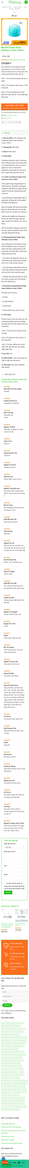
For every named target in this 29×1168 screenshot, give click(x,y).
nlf (13, 1078)
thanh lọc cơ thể (22, 1089)
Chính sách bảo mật (7, 1136)
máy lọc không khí (6, 1072)
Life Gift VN (20, 1060)
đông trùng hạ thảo (22, 1106)
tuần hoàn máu (5, 1095)
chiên (3, 1031)
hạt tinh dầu (12, 1054)
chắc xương (10, 1034)
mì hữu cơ (14, 1072)
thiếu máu (4, 1092)
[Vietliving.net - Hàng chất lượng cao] (14, 2)
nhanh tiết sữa (5, 1075)
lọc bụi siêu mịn (18, 1066)
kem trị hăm (5, 1057)
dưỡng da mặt (7, 118)
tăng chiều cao (21, 1098)
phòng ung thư (23, 1080)
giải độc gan (22, 1043)
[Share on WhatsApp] (2, 122)
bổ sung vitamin (20, 1029)
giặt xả (12, 1052)
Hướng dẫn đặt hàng (8, 1124)
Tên (5, 866)
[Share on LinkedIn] (19, 122)
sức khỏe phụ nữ (17, 1086)
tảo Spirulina (17, 1101)
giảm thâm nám (6, 1049)
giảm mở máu (11, 1046)
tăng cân (4, 1101)
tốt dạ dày (4, 1103)
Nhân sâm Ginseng (7, 1078)
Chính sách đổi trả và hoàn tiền (11, 1127)
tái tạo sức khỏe (6, 1098)
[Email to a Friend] (13, 122)
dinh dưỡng (24, 1037)
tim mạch (21, 1092)
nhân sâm (20, 1075)
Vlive (22, 1103)
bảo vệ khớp (5, 1026)
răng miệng (23, 1083)
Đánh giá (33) (10, 374)
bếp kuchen (13, 1026)
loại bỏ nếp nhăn (6, 1063)
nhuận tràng (14, 1075)
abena (3, 1023)
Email (6, 874)
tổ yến (18, 1103)
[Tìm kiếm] (26, 2)
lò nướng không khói (7, 1066)
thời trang (14, 1092)
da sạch (17, 1037)
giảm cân (4, 1046)
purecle (4, 1083)
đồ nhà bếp (5, 1109)
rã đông (17, 1083)
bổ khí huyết (12, 1029)
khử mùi (4, 1060)
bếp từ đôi (4, 1029)
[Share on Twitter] (9, 122)
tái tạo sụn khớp (15, 1095)
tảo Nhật (10, 1101)
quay (8, 1083)
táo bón (14, 1098)
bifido (13, 1023)
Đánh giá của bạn (10, 844)
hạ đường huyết (21, 1054)
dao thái (12, 1037)
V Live (3, 1106)
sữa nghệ (13, 1089)
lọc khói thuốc (5, 1069)
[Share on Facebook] (6, 122)
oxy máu (15, 1080)
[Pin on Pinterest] (16, 122)
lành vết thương (16, 1063)
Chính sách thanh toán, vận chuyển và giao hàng (13, 1131)
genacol (4, 1043)
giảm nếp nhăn (20, 1046)
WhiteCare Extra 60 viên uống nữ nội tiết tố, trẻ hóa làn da (7, 925)
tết (23, 1101)
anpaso (8, 1023)
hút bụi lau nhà (20, 1052)
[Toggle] (3, 133)
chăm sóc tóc (9, 1031)
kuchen (13, 1060)
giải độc (15, 1043)
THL (9, 1092)
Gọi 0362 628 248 (6, 1166)
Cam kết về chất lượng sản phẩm (12, 1143)
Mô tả (7, 133)
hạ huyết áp (5, 1054)
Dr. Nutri (15, 1040)
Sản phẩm (17, 7)
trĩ (25, 1092)
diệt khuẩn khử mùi (6, 1040)
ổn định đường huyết (14, 1109)
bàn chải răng (19, 1023)
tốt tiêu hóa (12, 1103)
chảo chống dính (18, 1031)
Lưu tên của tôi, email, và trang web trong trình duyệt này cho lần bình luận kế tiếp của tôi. (14, 886)
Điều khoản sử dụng (7, 1140)
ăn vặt (13, 1106)
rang (12, 1083)
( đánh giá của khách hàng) (16, 60)
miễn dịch (20, 1069)
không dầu (12, 1057)
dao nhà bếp (5, 1037)
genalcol (9, 1043)
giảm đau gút (14, 1049)
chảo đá (4, 1034)
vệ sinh (8, 1106)
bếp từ (19, 1026)
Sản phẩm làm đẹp (18, 8)
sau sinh (4, 1086)
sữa (24, 1086)
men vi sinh (13, 1069)
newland (21, 1072)
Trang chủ (6, 7)
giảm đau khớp (5, 1052)
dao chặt (17, 1034)
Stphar (9, 1086)
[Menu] (2, 2)
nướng (17, 1078)
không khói (19, 1057)
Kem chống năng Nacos (20, 924)
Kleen (8, 1060)
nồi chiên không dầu (7, 1080)
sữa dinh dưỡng (6, 1089)
